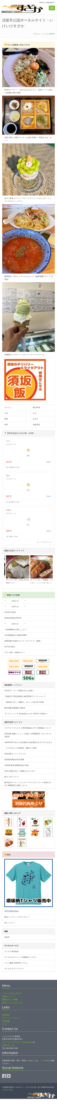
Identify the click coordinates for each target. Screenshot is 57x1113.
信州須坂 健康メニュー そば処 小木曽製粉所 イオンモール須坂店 (27, 735)
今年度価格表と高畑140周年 (15, 635)
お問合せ (6, 1015)
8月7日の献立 (9, 647)
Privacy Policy (8, 1090)
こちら (43, 1060)
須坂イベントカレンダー (12, 1003)
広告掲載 (6, 1021)
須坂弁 (7, 937)
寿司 (6, 425)
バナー (5, 1024)
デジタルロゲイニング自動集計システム (20, 957)
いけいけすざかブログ (11, 993)
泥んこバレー (9, 923)
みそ (34, 413)
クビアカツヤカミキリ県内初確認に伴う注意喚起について (27, 728)
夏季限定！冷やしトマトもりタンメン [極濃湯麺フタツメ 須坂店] (28, 277)
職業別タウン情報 (10, 999)
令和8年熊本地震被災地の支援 (16, 765)
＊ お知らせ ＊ (15, 601)
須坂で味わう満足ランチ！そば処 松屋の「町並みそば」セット (28, 138)
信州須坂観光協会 (11, 911)
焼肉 (6, 419)
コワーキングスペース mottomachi (17, 1042)
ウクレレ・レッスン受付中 (44, 34)
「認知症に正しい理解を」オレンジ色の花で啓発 (24, 702)
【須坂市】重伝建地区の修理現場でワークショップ (25, 696)
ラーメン (7, 407)
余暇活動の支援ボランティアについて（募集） (23, 641)
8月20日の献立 (10, 612)
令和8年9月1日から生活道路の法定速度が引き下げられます (28, 742)
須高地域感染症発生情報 (14, 759)
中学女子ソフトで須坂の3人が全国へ (19, 691)
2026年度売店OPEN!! (13, 618)
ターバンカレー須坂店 (38, 580)
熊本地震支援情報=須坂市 (14, 708)
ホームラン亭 (10, 580)
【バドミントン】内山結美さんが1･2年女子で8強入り (26, 714)
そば (6, 413)
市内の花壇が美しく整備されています (19, 771)
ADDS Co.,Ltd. (8, 1045)
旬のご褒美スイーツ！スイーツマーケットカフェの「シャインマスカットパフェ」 (27, 199)
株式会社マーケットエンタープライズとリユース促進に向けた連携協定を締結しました (27, 783)
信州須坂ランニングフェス (15, 754)
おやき (35, 419)
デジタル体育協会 (11, 951)
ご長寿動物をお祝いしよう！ (16, 629)
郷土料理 (36, 407)
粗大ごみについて (11, 777)
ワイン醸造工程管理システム (16, 963)
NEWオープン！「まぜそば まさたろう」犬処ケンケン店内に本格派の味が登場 (28, 91)
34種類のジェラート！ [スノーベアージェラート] (24, 355)
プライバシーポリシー (11, 1018)
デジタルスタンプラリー (14, 969)
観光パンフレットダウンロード (16, 917)
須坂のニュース (9, 996)
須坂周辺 (36, 425)
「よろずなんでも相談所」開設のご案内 (20, 748)
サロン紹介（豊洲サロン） (15, 652)
